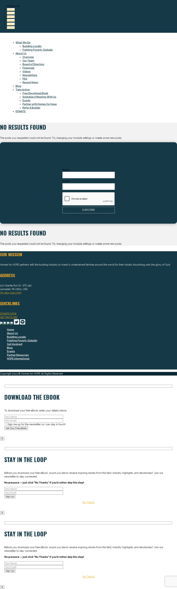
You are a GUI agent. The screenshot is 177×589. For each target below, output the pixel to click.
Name (65, 169)
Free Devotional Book (35, 93)
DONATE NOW (8, 313)
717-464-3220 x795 (10, 292)
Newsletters (29, 75)
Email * (66, 181)
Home (10, 329)
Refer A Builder (31, 107)
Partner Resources (18, 355)
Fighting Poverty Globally (37, 49)
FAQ (24, 78)
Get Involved (14, 344)
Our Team (28, 60)
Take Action (23, 89)
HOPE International (18, 358)
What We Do (23, 42)
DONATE (21, 111)
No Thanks (89, 502)
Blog (18, 86)
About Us (21, 53)
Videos (26, 71)
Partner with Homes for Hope (39, 104)
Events (26, 100)
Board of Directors (33, 64)
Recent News (30, 82)
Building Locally (32, 46)
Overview (28, 57)
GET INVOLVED (8, 317)
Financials (28, 68)
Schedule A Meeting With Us (39, 97)
